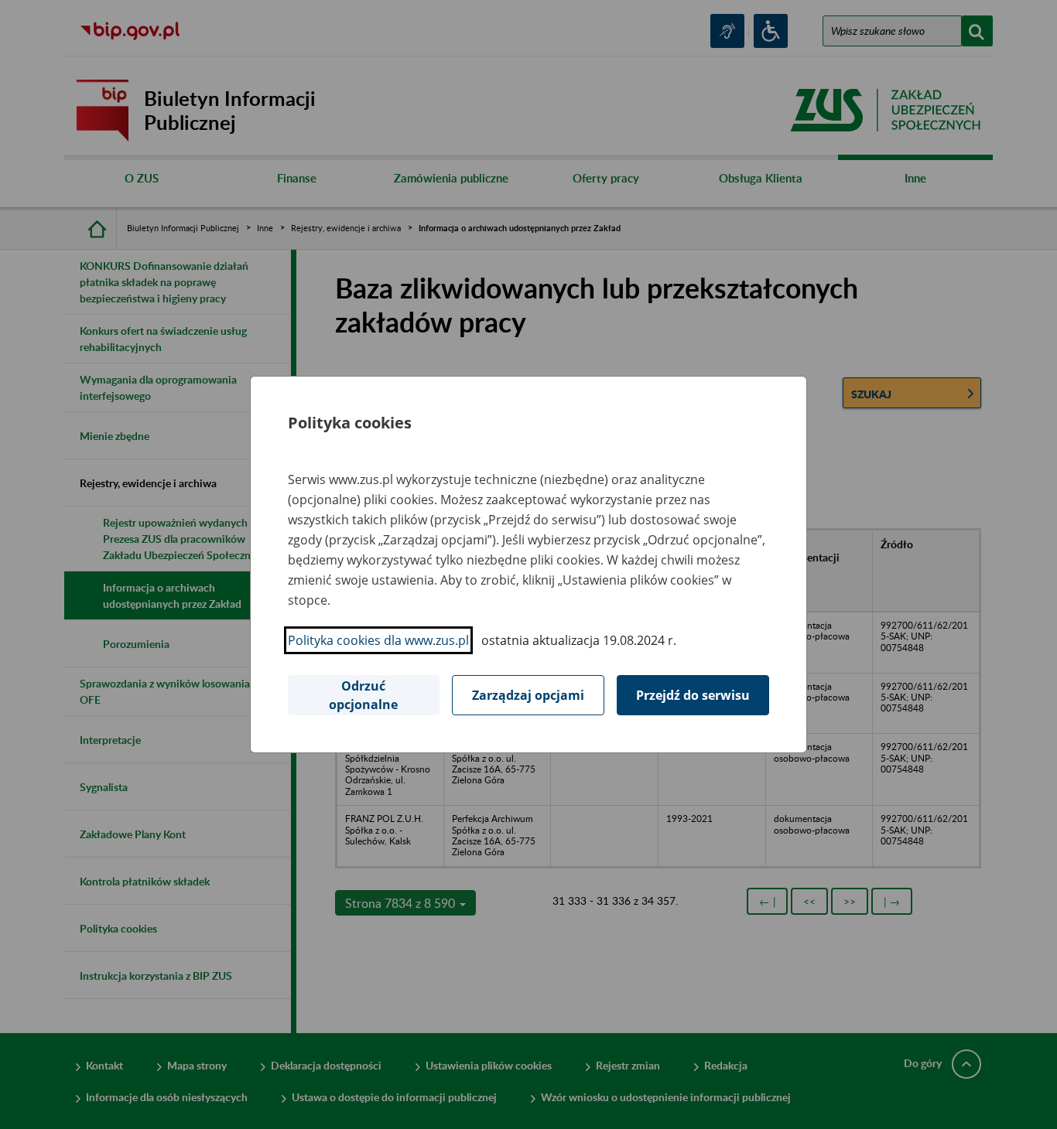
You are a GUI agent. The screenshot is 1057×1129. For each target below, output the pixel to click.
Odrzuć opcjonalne (363, 695)
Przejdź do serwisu (693, 695)
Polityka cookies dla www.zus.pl (378, 640)
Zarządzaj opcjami (528, 695)
